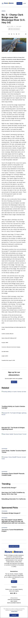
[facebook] (9, 34)
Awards (4, 11)
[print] (25, 34)
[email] (19, 34)
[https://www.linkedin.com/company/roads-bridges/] (14, 593)
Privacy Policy (14, 611)
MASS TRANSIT (14, 601)
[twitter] (14, 34)
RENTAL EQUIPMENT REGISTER (14, 602)
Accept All (14, 615)
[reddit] (16, 34)
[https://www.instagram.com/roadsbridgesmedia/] (13, 593)
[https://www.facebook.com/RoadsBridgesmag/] (11, 593)
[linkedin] (11, 34)
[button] (3, 3)
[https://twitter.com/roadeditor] (16, 593)
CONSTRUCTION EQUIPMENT (14, 599)
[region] (14, 612)
